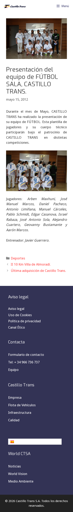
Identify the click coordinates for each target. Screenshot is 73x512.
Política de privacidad (24, 321)
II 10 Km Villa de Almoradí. (31, 264)
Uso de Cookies (20, 315)
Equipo (13, 370)
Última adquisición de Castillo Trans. (38, 271)
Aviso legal (16, 309)
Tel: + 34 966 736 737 (24, 362)
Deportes (18, 258)
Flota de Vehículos (22, 405)
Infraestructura (19, 413)
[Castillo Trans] (14, 6)
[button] (35, 442)
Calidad (13, 420)
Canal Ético (16, 327)
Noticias (14, 466)
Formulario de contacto (26, 355)
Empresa (14, 397)
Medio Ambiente (20, 481)
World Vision (17, 474)
